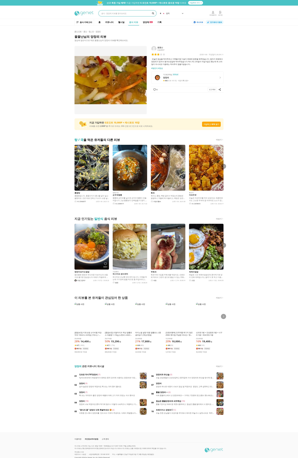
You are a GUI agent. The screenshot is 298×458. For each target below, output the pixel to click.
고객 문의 (105, 439)
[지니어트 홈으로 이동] (84, 13)
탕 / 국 (91, 31)
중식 (85, 31)
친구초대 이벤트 (216, 22)
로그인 (220, 15)
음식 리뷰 (77, 31)
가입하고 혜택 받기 (211, 124)
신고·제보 (212, 89)
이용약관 (77, 439)
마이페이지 (213, 15)
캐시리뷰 (200, 22)
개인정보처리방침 (91, 439)
